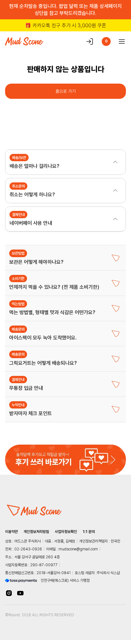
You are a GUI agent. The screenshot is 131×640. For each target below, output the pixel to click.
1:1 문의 (89, 531)
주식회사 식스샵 (108, 572)
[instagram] (9, 593)
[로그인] (89, 41)
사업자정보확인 (66, 531)
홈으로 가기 (65, 91)
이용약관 (11, 531)
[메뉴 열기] (120, 41)
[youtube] (20, 593)
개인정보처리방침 (36, 531)
